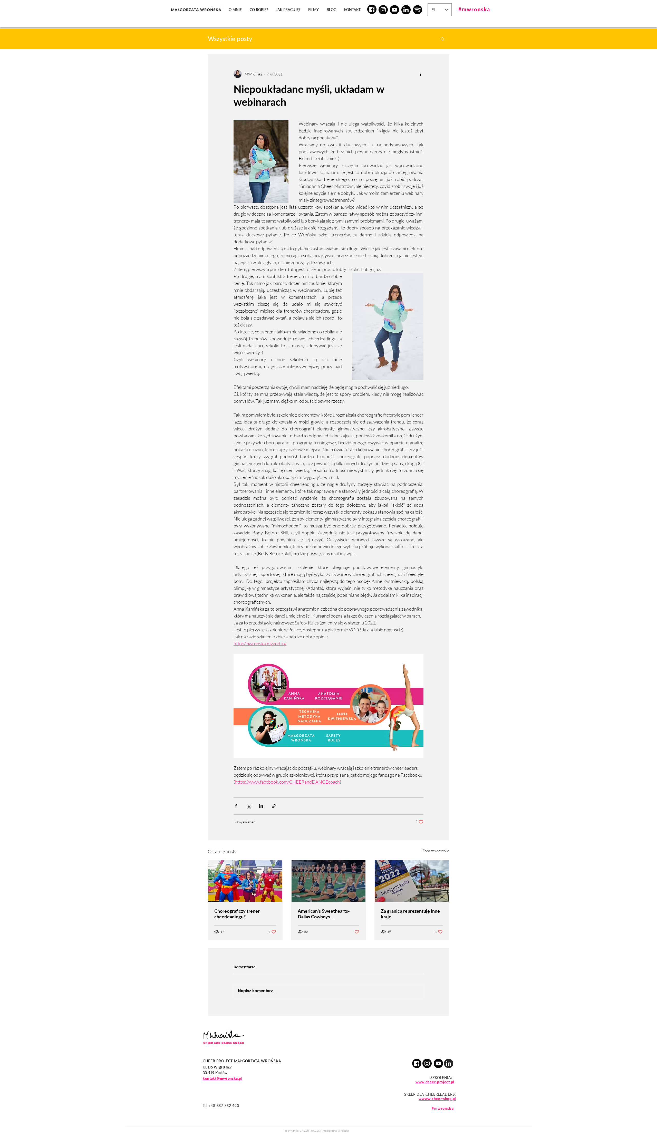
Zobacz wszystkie (435, 851)
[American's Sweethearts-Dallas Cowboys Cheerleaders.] (329, 881)
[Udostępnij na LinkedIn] (261, 806)
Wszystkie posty (230, 38)
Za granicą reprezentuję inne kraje (410, 913)
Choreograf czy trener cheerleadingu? (237, 913)
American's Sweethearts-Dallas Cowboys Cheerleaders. (324, 913)
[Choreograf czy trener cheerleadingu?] (245, 881)
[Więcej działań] (420, 74)
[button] (442, 39)
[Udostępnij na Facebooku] (236, 806)
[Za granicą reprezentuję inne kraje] (412, 881)
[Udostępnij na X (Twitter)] (248, 806)
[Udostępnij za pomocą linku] (273, 806)
